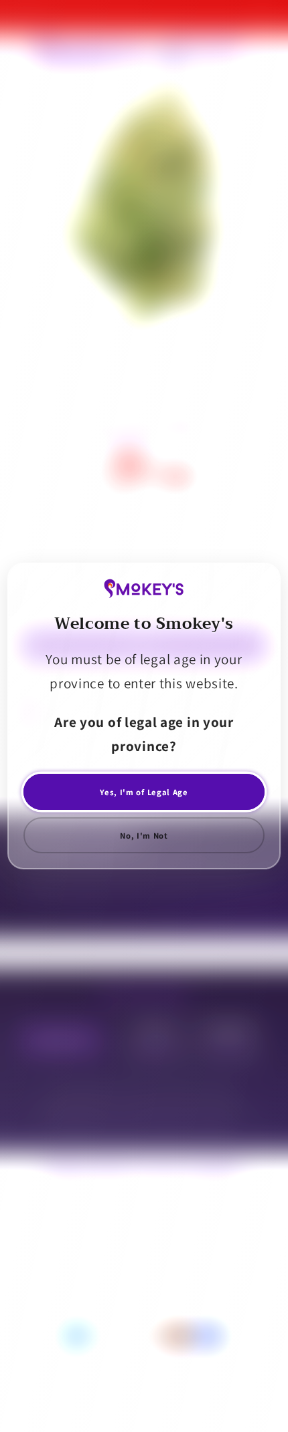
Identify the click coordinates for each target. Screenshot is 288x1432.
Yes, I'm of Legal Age (144, 792)
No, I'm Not (144, 835)
